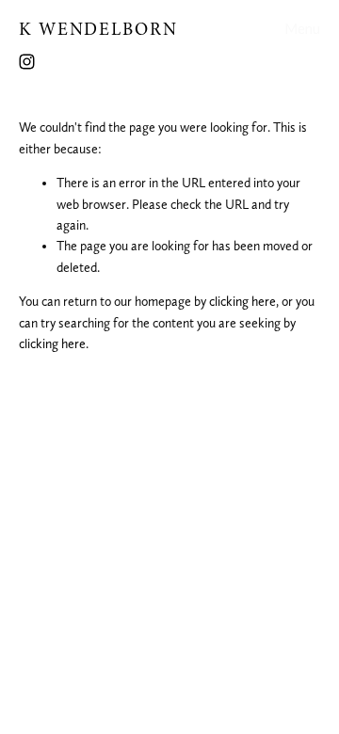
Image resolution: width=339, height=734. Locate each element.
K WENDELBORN (98, 29)
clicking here (242, 301)
